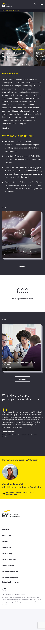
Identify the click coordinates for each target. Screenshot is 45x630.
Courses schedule (9, 559)
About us (5, 128)
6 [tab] (26, 64)
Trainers (5, 541)
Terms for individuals (10, 571)
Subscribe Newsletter (10, 582)
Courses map (7, 553)
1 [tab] (16, 64)
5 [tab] (24, 64)
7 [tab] (28, 64)
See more (22, 266)
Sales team (6, 535)
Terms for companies (10, 577)
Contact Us (6, 547)
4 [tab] (22, 64)
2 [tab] (18, 64)
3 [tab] (20, 64)
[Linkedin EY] (4, 588)
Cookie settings (8, 565)
